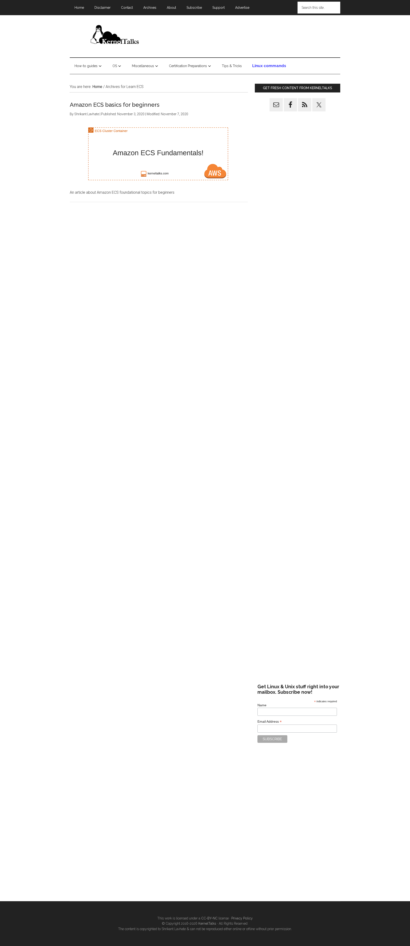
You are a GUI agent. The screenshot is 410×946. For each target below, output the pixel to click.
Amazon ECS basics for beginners (114, 104)
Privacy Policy (242, 918)
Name (261, 705)
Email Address (269, 721)
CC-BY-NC (209, 918)
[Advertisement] (254, 35)
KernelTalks (207, 923)
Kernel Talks (115, 35)
